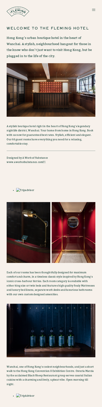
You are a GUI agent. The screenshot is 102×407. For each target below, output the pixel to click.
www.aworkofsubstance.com (25, 162)
